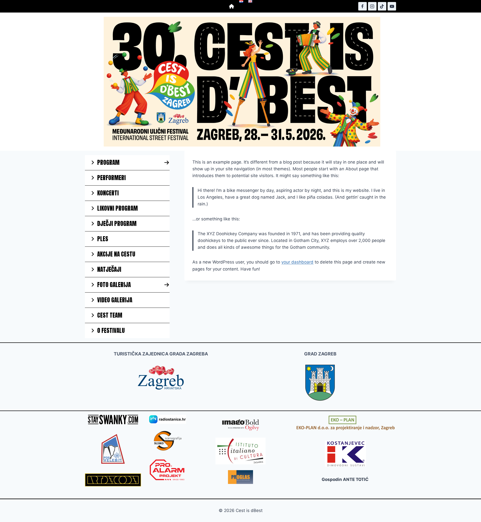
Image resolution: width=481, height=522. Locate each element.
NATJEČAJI (109, 269)
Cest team (109, 315)
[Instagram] (372, 6)
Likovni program (117, 208)
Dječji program (117, 223)
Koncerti (108, 193)
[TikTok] (382, 6)
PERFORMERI (111, 177)
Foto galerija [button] (114, 284)
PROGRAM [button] (108, 162)
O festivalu (111, 330)
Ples (102, 238)
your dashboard (297, 262)
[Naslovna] (231, 6)
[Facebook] (362, 6)
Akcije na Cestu (116, 254)
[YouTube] (392, 6)
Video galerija (114, 300)
